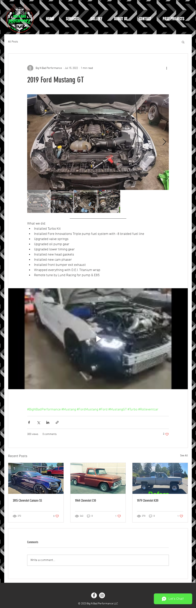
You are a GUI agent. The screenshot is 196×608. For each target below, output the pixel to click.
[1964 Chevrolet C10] (98, 478)
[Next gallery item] (164, 142)
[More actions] (166, 68)
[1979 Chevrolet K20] (160, 478)
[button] (183, 41)
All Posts (13, 41)
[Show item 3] (85, 201)
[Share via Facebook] (29, 422)
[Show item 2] (62, 201)
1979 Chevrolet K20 (147, 500)
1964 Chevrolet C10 (85, 500)
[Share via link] (57, 422)
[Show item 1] (38, 201)
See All (184, 455)
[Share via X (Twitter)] (38, 422)
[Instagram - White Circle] (102, 595)
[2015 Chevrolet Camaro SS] (36, 478)
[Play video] (98, 338)
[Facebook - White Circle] (94, 595)
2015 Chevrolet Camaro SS (27, 500)
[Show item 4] (108, 201)
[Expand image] (98, 142)
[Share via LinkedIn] (48, 422)
